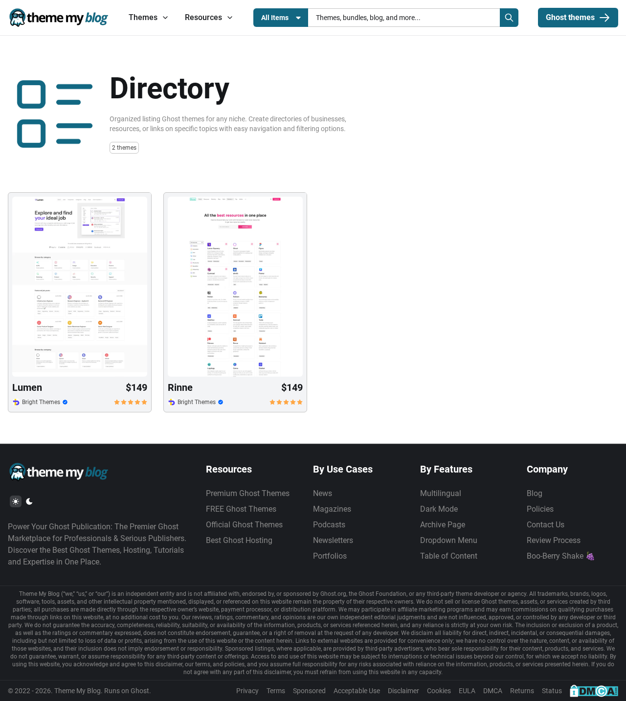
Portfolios (330, 556)
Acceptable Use (357, 691)
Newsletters (333, 540)
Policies (540, 509)
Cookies (439, 691)
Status (552, 691)
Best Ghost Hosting (239, 540)
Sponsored (309, 691)
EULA (467, 691)
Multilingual (440, 493)
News (322, 493)
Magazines (332, 509)
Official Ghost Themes (244, 524)
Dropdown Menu (448, 540)
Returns (522, 691)
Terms (276, 691)
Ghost (140, 691)
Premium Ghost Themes (248, 493)
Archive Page (442, 524)
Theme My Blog (77, 691)
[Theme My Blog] (58, 17)
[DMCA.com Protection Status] (594, 690)
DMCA (492, 691)
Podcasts (329, 524)
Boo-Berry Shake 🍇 (561, 556)
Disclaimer (403, 691)
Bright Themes (41, 402)
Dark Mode (439, 509)
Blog (534, 493)
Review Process (554, 540)
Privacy (247, 691)
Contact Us (545, 524)
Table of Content (448, 556)
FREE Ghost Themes (241, 509)
